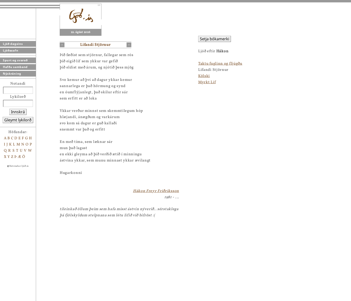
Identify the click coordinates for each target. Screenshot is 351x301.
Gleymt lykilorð (18, 120)
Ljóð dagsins (13, 44)
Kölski (204, 76)
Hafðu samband (15, 67)
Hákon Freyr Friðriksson (156, 191)
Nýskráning (12, 74)
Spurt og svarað (15, 60)
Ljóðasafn (10, 50)
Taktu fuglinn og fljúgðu (220, 63)
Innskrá (18, 111)
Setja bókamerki (214, 39)
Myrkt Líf (207, 82)
